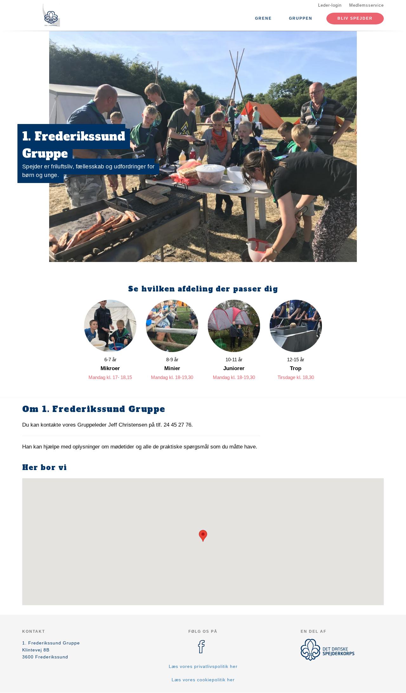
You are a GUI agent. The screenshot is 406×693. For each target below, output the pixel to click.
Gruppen (300, 18)
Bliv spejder (355, 18)
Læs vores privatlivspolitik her (203, 666)
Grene (263, 18)
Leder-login (330, 5)
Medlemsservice (366, 5)
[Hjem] (50, 15)
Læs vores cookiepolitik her (203, 679)
